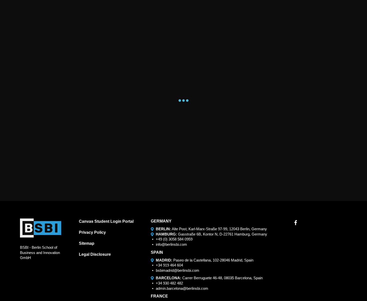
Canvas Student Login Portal (106, 221)
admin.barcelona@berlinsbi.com (182, 288)
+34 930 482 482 (169, 283)
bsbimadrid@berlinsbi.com (177, 270)
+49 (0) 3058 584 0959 (174, 239)
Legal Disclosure (95, 254)
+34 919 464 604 (169, 265)
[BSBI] (40, 228)
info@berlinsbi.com (171, 244)
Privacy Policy (92, 232)
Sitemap (86, 243)
